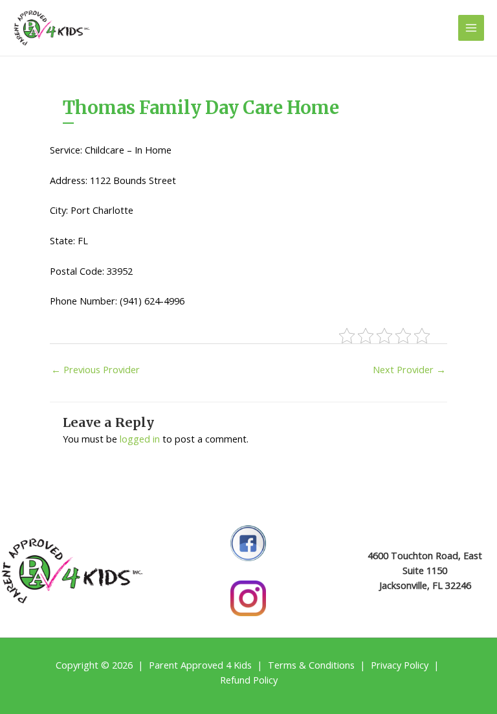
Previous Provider (95, 369)
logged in (140, 438)
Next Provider (409, 369)
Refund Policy (249, 679)
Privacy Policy (399, 664)
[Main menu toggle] (471, 28)
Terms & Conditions (311, 664)
